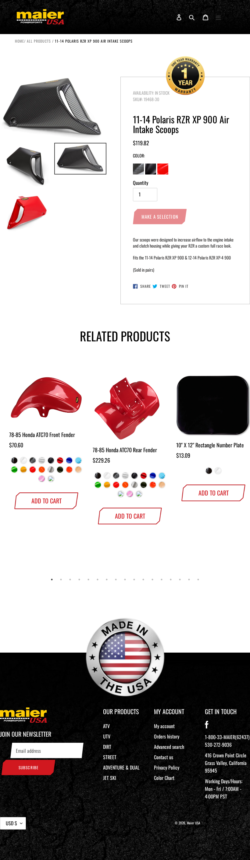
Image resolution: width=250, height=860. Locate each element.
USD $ (11, 823)
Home (19, 41)
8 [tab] (116, 579)
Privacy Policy (166, 767)
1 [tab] (52, 579)
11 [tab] (143, 579)
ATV (106, 726)
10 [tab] (134, 579)
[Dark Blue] (69, 462)
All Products (39, 41)
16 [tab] (189, 579)
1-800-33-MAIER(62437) (227, 737)
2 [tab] (61, 579)
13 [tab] (162, 579)
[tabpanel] (42, 434)
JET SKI (109, 777)
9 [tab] (125, 579)
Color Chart (164, 777)
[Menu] (218, 16)
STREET (109, 757)
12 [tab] (152, 579)
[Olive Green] (60, 471)
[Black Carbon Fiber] (32, 462)
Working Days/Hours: (223, 788)
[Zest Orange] (41, 471)
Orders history (166, 736)
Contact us (163, 757)
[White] (23, 462)
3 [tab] (70, 579)
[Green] (14, 471)
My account (164, 726)
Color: (139, 155)
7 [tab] (107, 579)
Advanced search (169, 746)
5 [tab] (88, 579)
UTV (106, 736)
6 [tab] (98, 579)
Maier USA (193, 822)
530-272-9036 (218, 744)
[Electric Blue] (78, 462)
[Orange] (69, 471)
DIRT (107, 746)
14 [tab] (171, 579)
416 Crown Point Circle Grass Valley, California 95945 (226, 763)
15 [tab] (180, 579)
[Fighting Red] (32, 471)
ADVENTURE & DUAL (121, 767)
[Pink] (41, 480)
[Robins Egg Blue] (120, 495)
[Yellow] (23, 471)
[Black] (14, 462)
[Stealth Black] (50, 462)
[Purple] (50, 480)
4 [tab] (79, 579)
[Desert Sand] (78, 471)
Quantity (140, 182)
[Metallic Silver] (50, 471)
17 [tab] (198, 579)
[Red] (60, 462)
